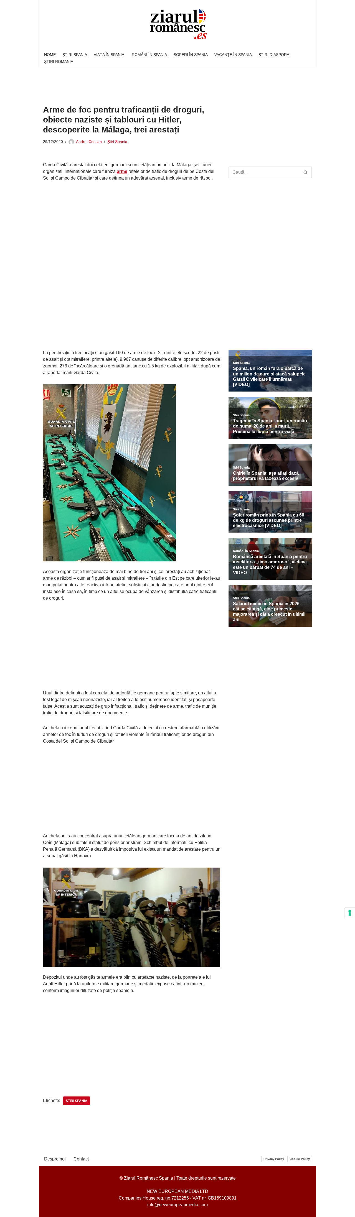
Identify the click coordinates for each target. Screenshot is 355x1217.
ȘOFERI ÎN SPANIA (191, 54)
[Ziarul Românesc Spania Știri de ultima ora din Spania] (177, 24)
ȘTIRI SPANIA (74, 54)
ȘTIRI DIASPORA (273, 54)
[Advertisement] (144, 82)
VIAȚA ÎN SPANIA (109, 54)
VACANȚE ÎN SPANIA (233, 54)
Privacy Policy (273, 1159)
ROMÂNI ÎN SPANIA (149, 54)
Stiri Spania (76, 1101)
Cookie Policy (300, 1159)
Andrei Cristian (89, 141)
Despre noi (55, 1159)
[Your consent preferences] (349, 912)
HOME (50, 54)
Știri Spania (117, 141)
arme (122, 171)
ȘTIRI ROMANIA (58, 61)
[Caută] (306, 172)
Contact (81, 1159)
